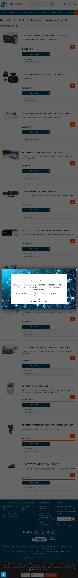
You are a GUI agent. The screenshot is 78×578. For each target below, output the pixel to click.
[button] (3, 574)
